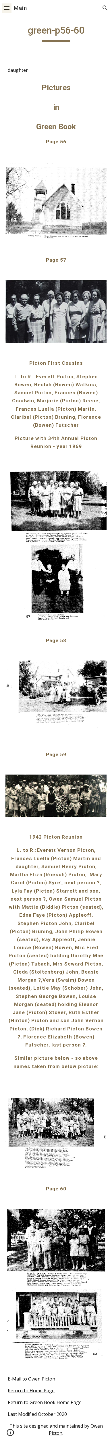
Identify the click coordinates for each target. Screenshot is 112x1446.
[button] (7, 8)
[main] (56, 33)
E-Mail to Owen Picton (31, 1379)
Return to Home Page (31, 1390)
